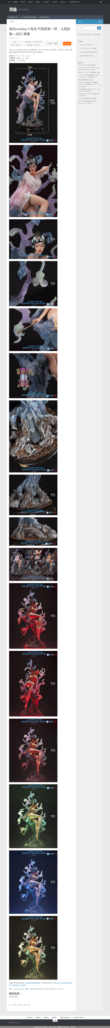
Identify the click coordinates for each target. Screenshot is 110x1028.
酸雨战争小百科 (13, 17)
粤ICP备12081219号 (14, 1022)
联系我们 (54, 1017)
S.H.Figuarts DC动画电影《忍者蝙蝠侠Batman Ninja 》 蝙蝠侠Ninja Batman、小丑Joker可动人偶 (89, 84)
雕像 (29, 1004)
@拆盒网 (32, 989)
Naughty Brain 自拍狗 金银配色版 (87, 65)
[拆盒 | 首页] (13, 9)
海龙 (25, 1004)
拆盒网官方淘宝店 (74, 2)
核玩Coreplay (20, 1004)
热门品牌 (46, 2)
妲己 (15, 1004)
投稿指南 (38, 1017)
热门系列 (54, 2)
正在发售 (15, 2)
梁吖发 (12, 38)
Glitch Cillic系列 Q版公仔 (86, 44)
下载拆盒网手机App (44, 17)
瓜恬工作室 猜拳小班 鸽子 (87, 56)
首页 (9, 2)
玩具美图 (30, 2)
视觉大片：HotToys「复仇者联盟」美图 (89, 72)
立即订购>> (67, 43)
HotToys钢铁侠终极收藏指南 (28, 17)
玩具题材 (37, 2)
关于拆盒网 (29, 1017)
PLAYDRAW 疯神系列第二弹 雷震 (88, 52)
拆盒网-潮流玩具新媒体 (32, 983)
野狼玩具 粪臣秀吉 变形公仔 (85, 80)
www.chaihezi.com (18, 989)
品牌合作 (46, 1017)
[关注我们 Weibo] (100, 22)
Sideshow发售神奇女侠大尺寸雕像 (87, 98)
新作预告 (22, 2)
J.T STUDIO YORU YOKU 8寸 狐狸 (88, 48)
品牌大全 (63, 2)
